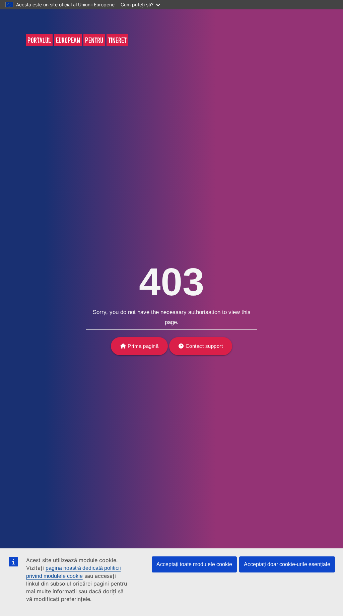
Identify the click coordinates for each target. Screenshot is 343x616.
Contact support (204, 346)
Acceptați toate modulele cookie (194, 564)
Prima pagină (143, 346)
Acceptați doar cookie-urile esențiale (287, 564)
